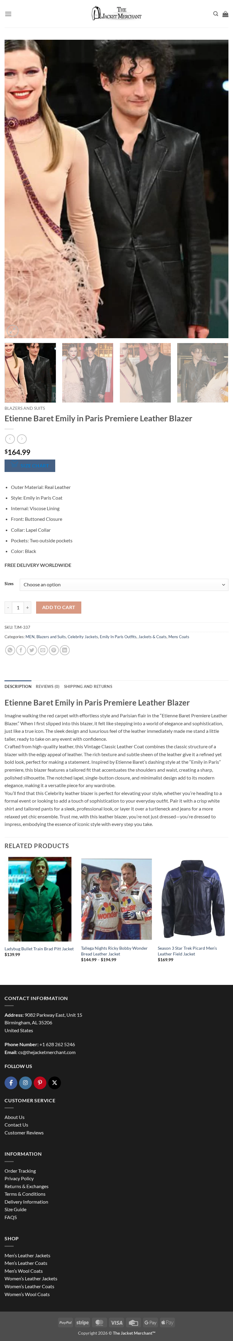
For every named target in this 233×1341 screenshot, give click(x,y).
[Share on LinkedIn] (65, 650)
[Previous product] (21, 439)
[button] (8, 13)
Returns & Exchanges (27, 1186)
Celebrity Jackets (83, 636)
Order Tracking (20, 1171)
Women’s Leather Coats (29, 1286)
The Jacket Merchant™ (134, 1333)
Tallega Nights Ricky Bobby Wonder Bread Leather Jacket (114, 950)
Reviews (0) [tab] (48, 686)
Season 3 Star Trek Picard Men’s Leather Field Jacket (187, 950)
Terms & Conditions (25, 1194)
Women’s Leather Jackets (31, 1278)
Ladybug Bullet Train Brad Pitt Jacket (39, 948)
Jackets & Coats (152, 636)
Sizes (9, 584)
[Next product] (10, 439)
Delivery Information (26, 1202)
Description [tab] (18, 686)
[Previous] (16, 189)
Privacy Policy (19, 1178)
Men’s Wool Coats (24, 1271)
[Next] (216, 189)
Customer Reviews (24, 1132)
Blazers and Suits (25, 408)
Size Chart (35, 465)
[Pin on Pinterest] (54, 650)
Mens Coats (178, 636)
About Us (15, 1117)
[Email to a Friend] (43, 650)
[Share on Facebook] (21, 650)
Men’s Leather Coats (26, 1263)
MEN (30, 636)
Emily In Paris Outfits (118, 636)
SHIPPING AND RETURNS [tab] (88, 686)
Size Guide (15, 1209)
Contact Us (16, 1124)
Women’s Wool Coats (27, 1294)
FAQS (11, 1217)
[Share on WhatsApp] (10, 650)
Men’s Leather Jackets (27, 1255)
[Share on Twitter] (32, 650)
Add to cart (59, 607)
